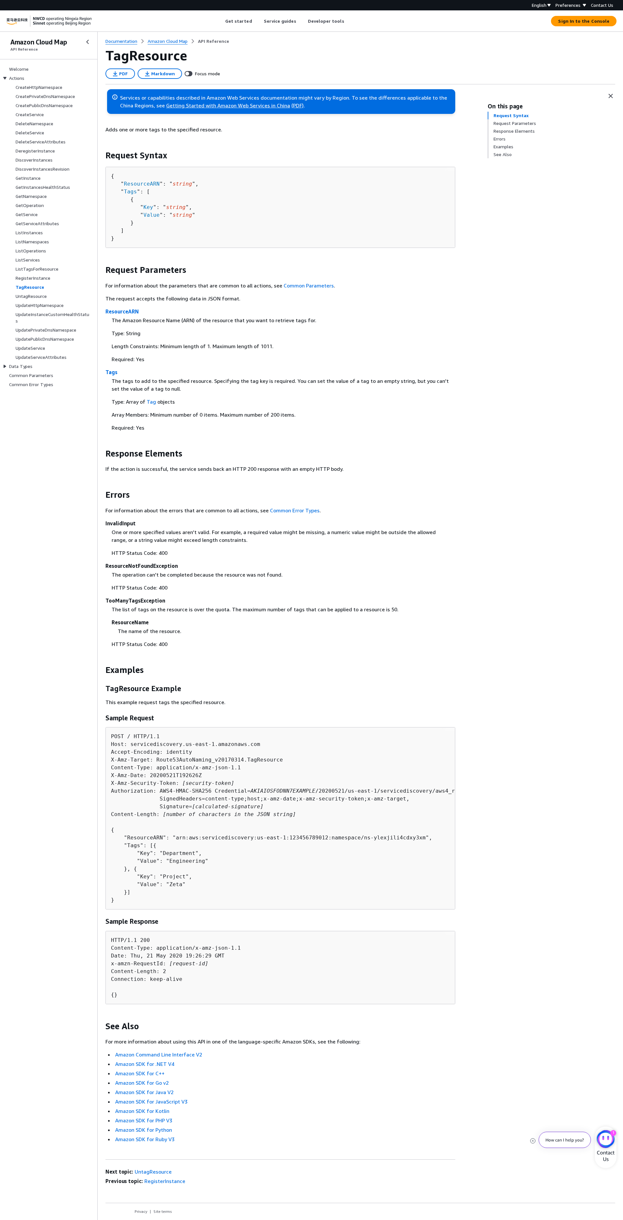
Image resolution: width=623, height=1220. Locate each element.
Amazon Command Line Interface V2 (158, 1054)
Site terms (162, 1211)
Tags (130, 192)
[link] (213, 41)
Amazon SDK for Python (143, 1130)
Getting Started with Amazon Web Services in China (228, 105)
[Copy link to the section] (100, 155)
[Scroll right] (349, 21)
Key (148, 207)
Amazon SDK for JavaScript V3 (151, 1101)
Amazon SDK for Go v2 (142, 1083)
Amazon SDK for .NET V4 (144, 1064)
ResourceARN (142, 184)
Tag (151, 401)
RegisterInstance (164, 1181)
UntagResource (153, 1171)
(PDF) (297, 105)
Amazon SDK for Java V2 (144, 1092)
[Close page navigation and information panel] (610, 96)
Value (151, 215)
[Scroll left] (220, 21)
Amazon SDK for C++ (140, 1073)
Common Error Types (295, 510)
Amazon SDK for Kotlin (142, 1111)
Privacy (141, 1211)
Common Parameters (309, 285)
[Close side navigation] (87, 42)
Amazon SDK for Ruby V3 (145, 1139)
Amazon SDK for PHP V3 (143, 1120)
